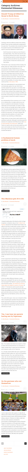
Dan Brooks (5, 18)
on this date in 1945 (13, 81)
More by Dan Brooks (8, 452)
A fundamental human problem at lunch (10, 139)
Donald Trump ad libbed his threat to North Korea (12, 15)
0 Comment (12, 22)
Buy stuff (6, 454)
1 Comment (12, 146)
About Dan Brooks (8, 448)
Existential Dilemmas (15, 18)
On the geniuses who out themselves (11, 382)
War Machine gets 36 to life (12, 199)
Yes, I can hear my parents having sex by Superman (12, 315)
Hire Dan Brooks (7, 450)
